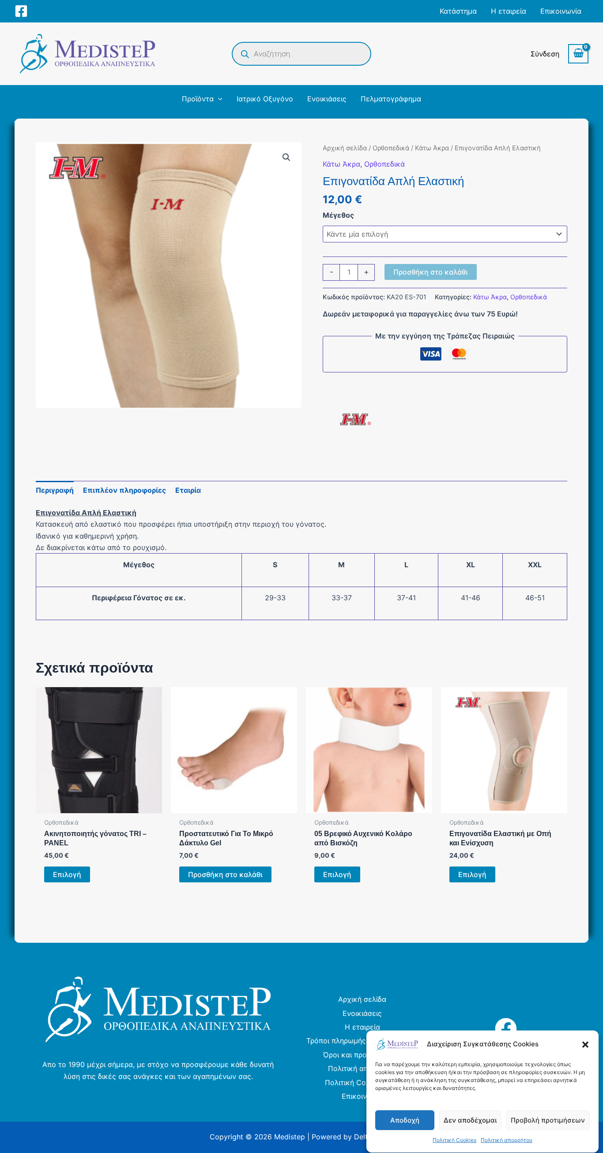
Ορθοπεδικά (391, 148)
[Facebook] (21, 11)
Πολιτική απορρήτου (506, 1140)
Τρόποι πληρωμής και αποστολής (362, 1040)
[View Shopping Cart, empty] (578, 53)
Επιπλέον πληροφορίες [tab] (124, 490)
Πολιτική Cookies (454, 1140)
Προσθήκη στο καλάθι (430, 272)
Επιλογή (67, 874)
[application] (218, 99)
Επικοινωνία (362, 1096)
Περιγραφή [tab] (55, 490)
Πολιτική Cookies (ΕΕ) (362, 1082)
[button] (585, 1044)
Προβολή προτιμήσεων (548, 1120)
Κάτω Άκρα (432, 148)
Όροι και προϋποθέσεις (362, 1054)
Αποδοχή (404, 1120)
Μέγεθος (338, 215)
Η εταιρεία (362, 1027)
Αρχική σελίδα (345, 148)
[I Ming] (356, 420)
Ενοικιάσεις (362, 1013)
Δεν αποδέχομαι (470, 1120)
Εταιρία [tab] (188, 490)
